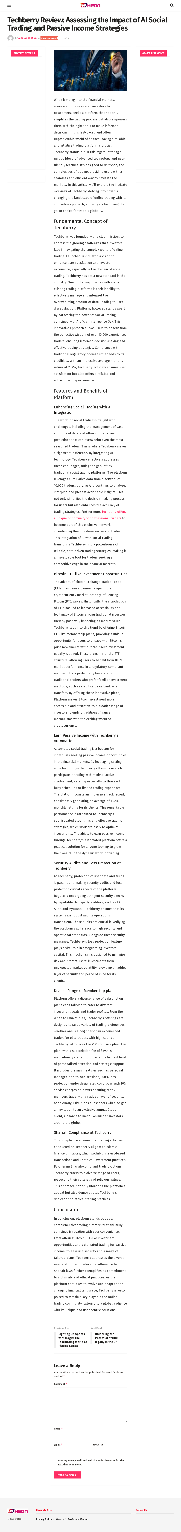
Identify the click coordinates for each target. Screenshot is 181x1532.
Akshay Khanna (27, 38)
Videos (60, 1519)
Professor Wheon (77, 1519)
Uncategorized (49, 38)
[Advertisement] (26, 113)
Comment (60, 1384)
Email (58, 1444)
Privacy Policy (44, 1519)
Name (58, 1428)
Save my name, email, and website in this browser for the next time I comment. (90, 1462)
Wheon (18, 1519)
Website (98, 1444)
